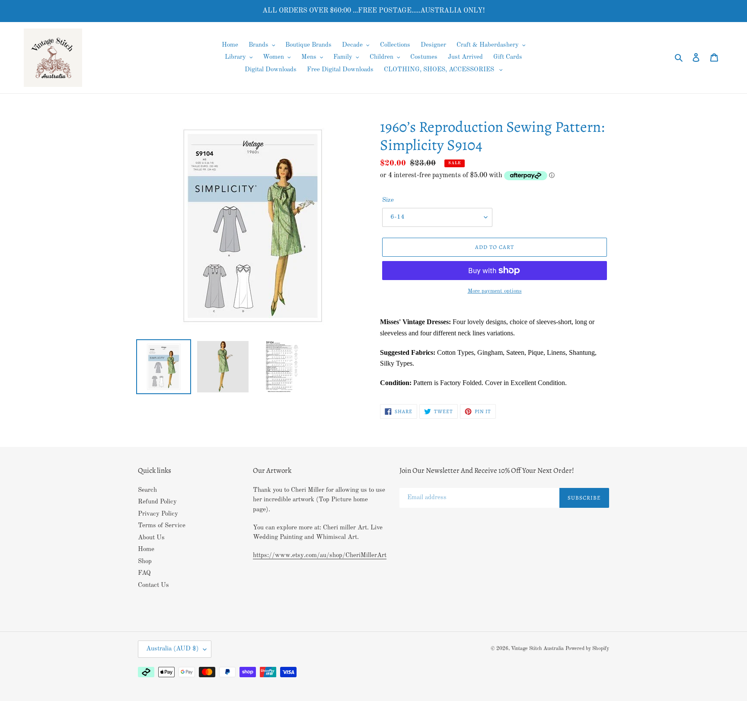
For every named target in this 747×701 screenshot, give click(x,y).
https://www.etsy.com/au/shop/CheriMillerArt (319, 555)
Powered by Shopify (587, 648)
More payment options (495, 291)
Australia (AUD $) (172, 649)
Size (388, 200)
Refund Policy (157, 502)
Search (147, 490)
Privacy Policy (158, 514)
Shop (145, 561)
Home (146, 549)
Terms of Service (161, 526)
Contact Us (153, 585)
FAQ (144, 573)
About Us (151, 538)
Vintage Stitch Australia (537, 648)
